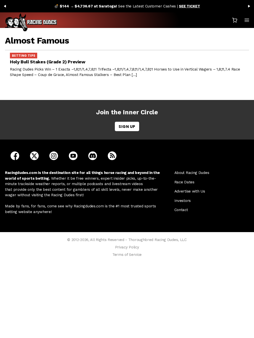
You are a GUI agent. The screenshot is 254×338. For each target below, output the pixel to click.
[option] (127, 6)
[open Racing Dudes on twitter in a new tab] (34, 155)
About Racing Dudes (191, 172)
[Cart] (234, 20)
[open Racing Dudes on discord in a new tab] (92, 155)
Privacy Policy (127, 247)
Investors (182, 200)
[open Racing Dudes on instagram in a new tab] (53, 155)
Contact (181, 210)
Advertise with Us (189, 191)
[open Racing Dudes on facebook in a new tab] (14, 155)
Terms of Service (127, 254)
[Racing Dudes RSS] (112, 155)
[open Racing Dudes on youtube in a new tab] (73, 155)
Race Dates (184, 182)
